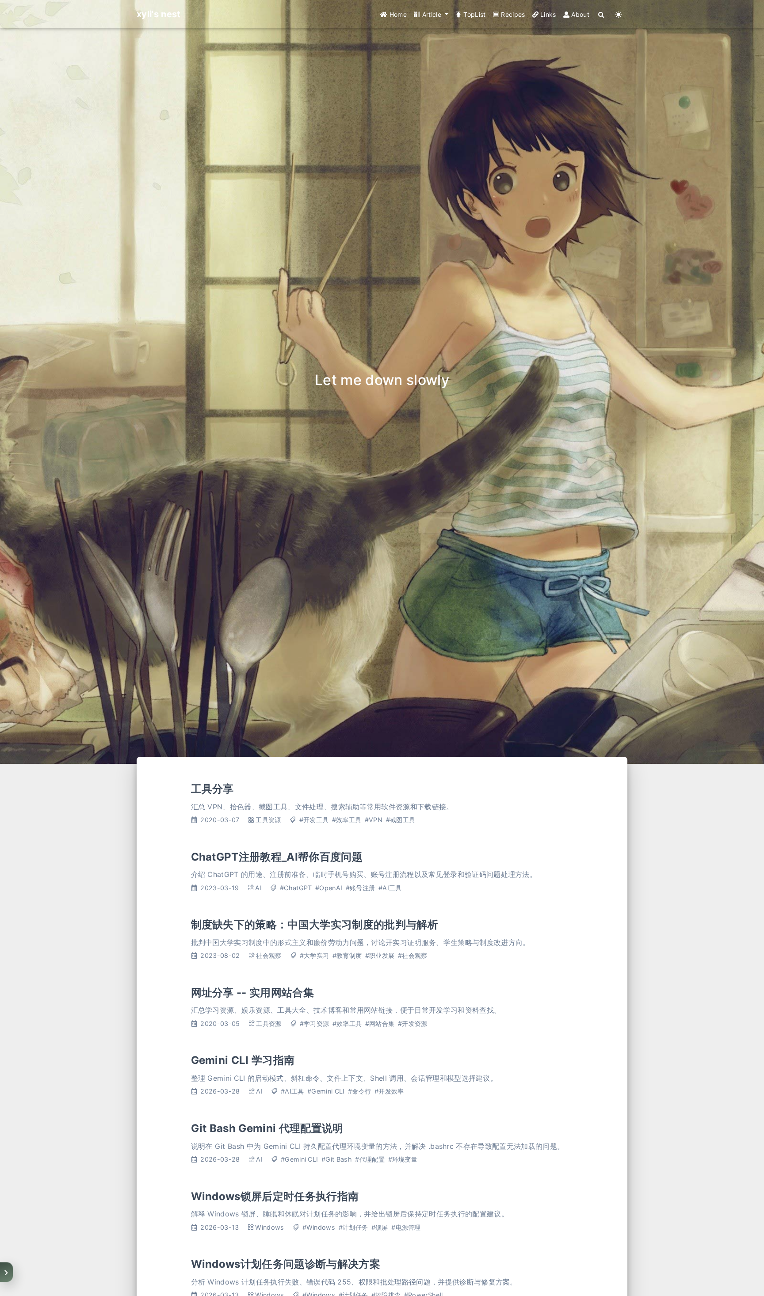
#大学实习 (314, 955)
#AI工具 (390, 888)
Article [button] (431, 14)
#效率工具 (347, 819)
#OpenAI (328, 888)
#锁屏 (379, 1227)
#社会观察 (413, 955)
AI (258, 888)
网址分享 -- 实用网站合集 (252, 992)
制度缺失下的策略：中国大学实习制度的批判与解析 (314, 924)
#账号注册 (360, 888)
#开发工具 (314, 819)
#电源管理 (406, 1227)
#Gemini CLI (326, 1091)
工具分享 (212, 788)
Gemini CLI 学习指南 (243, 1060)
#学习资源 (314, 1023)
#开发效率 (389, 1091)
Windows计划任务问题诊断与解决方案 (285, 1264)
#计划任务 (353, 1227)
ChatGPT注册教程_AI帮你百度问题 (277, 856)
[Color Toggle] (618, 14)
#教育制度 (347, 955)
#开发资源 (413, 1023)
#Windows (319, 1227)
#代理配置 (370, 1159)
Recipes (512, 14)
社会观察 (268, 955)
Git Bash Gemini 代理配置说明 (267, 1128)
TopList (474, 14)
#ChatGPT (296, 888)
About (579, 14)
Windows (269, 1227)
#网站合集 (380, 1023)
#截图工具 (401, 819)
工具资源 (268, 819)
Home (397, 14)
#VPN (373, 819)
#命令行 (359, 1091)
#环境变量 (403, 1159)
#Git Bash (336, 1159)
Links (547, 14)
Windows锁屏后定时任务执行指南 (275, 1196)
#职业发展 (380, 955)
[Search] (601, 14)
